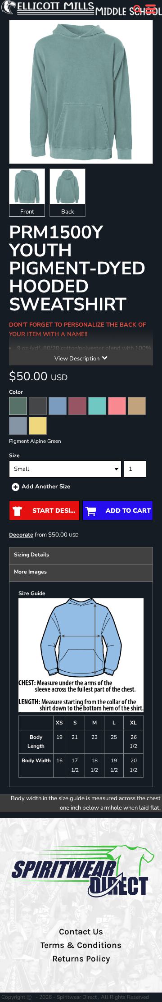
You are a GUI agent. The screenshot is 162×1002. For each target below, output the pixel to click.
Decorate (21, 534)
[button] (137, 9)
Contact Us (81, 932)
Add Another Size (46, 487)
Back (67, 212)
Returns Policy (81, 959)
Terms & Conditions (81, 945)
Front (27, 212)
